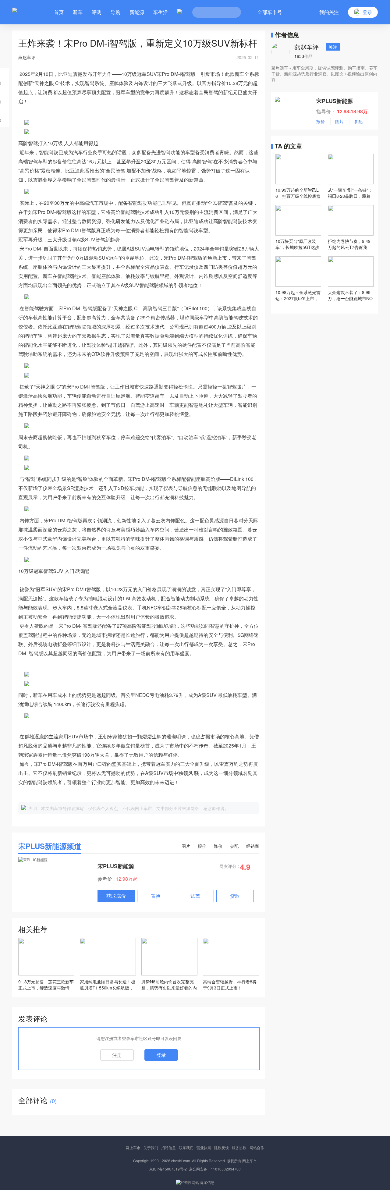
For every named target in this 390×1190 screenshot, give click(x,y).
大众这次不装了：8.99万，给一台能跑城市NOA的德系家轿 (350, 295)
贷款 (235, 895)
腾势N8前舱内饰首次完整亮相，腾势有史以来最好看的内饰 (169, 985)
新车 (78, 12)
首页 (59, 12)
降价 (218, 846)
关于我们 (151, 1147)
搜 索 (232, 12)
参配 (234, 846)
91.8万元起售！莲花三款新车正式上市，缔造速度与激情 (46, 985)
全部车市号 (269, 12)
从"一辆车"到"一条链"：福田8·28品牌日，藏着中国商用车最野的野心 (350, 193)
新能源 (136, 12)
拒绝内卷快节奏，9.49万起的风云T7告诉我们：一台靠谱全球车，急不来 (349, 244)
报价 (202, 846)
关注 (332, 47)
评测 (96, 12)
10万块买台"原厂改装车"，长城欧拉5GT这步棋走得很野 (297, 244)
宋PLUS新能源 (116, 866)
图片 (186, 846)
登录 (161, 1054)
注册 (117, 1054)
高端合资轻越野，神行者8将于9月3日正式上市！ (230, 985)
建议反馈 (221, 1147)
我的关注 (329, 12)
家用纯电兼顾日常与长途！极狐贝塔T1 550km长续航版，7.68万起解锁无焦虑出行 (107, 985)
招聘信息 (168, 1147)
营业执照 (204, 1147)
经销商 (252, 846)
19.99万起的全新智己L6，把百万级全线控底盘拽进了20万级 (298, 193)
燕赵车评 (306, 46)
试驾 (195, 895)
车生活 (160, 12)
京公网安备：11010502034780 (215, 1168)
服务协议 (239, 1147)
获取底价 (116, 895)
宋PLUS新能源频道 (49, 846)
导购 (115, 12)
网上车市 (133, 1147)
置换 (156, 895)
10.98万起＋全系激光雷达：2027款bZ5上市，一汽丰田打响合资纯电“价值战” (298, 295)
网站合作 (257, 1147)
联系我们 (186, 1147)
